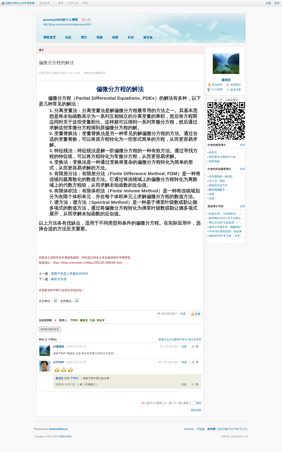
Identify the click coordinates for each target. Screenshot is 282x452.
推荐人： (64, 320)
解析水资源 (59, 279)
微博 (60, 3)
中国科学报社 (65, 436)
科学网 (211, 429)
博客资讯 (100, 73)
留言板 (148, 37)
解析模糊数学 (217, 189)
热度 (183, 313)
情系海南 (214, 161)
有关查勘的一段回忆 (221, 176)
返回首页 (44, 3)
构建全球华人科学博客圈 (20, 3)
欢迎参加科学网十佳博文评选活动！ (62, 290)
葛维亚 (60, 346)
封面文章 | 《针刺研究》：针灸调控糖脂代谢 (235, 213)
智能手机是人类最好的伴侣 (69, 273)
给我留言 (235, 84)
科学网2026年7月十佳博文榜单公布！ (231, 218)
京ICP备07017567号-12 (232, 429)
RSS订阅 (73, 3)
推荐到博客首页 (50, 329)
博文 (84, 37)
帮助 (85, 3)
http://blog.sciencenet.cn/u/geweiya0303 (67, 24)
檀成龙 (84, 320)
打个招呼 (217, 89)
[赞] (193, 346)
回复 (184, 346)
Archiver (189, 429)
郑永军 (101, 320)
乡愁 (211, 194)
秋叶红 (213, 152)
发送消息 (235, 89)
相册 (115, 37)
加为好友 (217, 84)
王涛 (92, 320)
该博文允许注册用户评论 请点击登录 (179, 339)
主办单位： (46, 301)
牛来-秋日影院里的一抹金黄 (225, 231)
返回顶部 (196, 410)
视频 (99, 37)
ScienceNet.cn (58, 429)
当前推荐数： (47, 320)
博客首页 (49, 37)
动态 (68, 37)
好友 (131, 37)
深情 (211, 198)
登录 (277, 3)
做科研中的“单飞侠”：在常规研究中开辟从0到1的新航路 (242, 235)
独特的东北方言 (218, 185)
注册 (268, 3)
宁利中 (74, 320)
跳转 (198, 403)
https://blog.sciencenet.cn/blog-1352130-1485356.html (87, 262)
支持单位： (67, 301)
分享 (88, 19)
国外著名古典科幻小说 (222, 156)
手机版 (201, 429)
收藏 (197, 313)
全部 (242, 144)
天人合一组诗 (217, 180)
